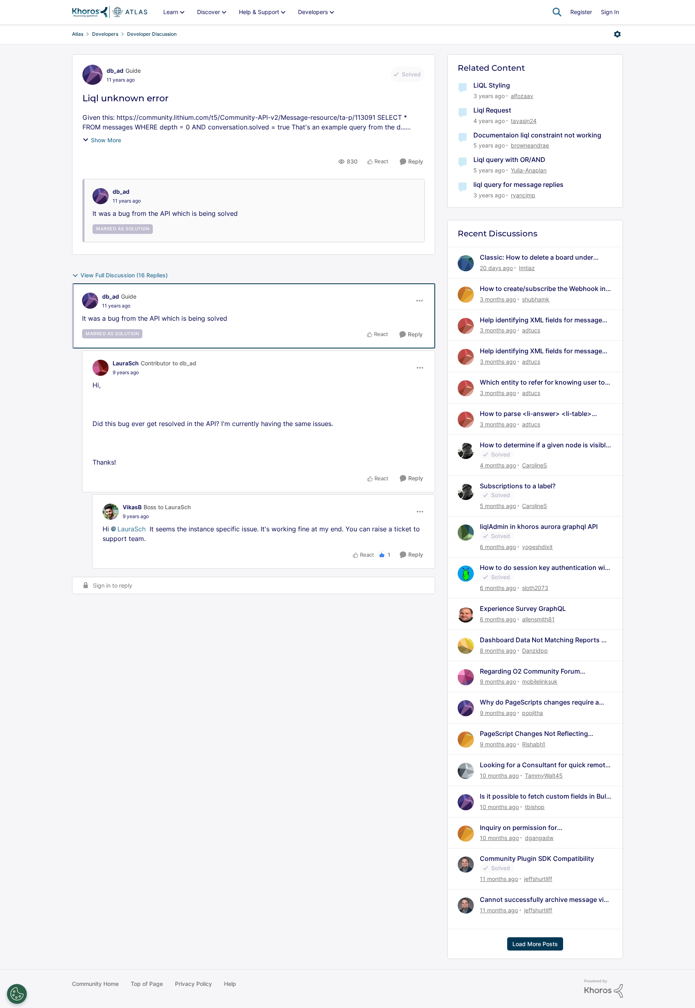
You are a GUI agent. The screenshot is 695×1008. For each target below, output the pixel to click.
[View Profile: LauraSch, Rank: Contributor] (101, 368)
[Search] (557, 12)
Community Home (95, 983)
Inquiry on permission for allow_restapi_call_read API (521, 828)
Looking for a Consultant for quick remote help (544, 765)
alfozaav (522, 95)
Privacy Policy (193, 983)
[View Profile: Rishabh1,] (466, 739)
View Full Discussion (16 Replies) (124, 275)
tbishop (535, 806)
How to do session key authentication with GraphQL (545, 567)
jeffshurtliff (538, 878)
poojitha (532, 712)
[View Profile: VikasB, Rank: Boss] (111, 512)
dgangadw (539, 837)
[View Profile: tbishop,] (466, 802)
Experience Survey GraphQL (523, 608)
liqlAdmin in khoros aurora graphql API (539, 526)
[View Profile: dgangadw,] (466, 834)
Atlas (77, 34)
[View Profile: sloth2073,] (466, 573)
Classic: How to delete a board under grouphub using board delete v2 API (536, 257)
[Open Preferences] (17, 994)
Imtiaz (527, 267)
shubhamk (535, 299)
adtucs (531, 330)
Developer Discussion (152, 34)
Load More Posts (535, 943)
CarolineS (534, 465)
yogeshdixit (537, 546)
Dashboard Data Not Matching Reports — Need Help (544, 640)
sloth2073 (535, 587)
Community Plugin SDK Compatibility (537, 858)
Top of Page (147, 983)
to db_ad (184, 363)
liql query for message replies (518, 184)
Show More (106, 140)
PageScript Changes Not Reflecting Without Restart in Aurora (534, 733)
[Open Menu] (617, 34)
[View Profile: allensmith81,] (466, 614)
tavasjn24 (524, 120)
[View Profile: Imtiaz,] (466, 263)
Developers (105, 34)
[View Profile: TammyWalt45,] (466, 771)
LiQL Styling (491, 85)
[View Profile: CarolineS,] (466, 451)
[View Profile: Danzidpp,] (466, 646)
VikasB (132, 507)
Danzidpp (535, 650)
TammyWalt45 (544, 775)
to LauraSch (174, 507)
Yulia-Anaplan (529, 170)
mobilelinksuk (539, 681)
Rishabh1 (533, 744)
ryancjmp (523, 195)
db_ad (115, 70)
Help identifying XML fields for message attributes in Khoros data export (541, 320)
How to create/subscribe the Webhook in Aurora (543, 289)
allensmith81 (538, 619)
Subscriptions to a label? (517, 486)
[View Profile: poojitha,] (466, 708)
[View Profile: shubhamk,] (466, 295)
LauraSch (126, 363)
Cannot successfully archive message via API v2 (543, 899)
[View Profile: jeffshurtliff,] (466, 864)
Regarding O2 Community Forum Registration (530, 671)
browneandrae (530, 145)
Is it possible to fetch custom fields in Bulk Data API (545, 796)
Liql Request (492, 110)
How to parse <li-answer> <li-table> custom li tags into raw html (536, 414)
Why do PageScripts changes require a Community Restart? (539, 702)
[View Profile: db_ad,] (101, 196)
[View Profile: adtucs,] (466, 326)
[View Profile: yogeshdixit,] (466, 532)
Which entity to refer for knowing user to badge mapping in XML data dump (542, 382)
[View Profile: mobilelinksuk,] (466, 677)
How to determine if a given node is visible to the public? (544, 445)
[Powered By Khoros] (603, 988)
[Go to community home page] (109, 12)
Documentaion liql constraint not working (537, 135)
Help (230, 983)
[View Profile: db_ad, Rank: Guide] (92, 75)
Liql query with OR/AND (509, 160)
